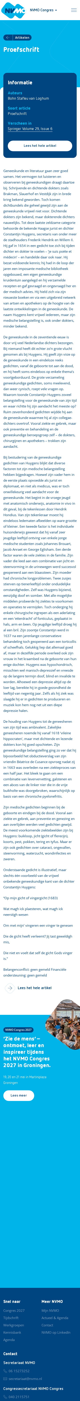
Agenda (9, 1339)
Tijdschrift (10, 1318)
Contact (47, 1325)
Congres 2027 (14, 1310)
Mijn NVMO (50, 1310)
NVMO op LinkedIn (56, 1332)
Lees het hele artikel (40, 146)
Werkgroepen (13, 1325)
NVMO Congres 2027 (18, 1030)
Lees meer (19, 1095)
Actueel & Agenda (55, 1318)
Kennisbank (12, 1332)
